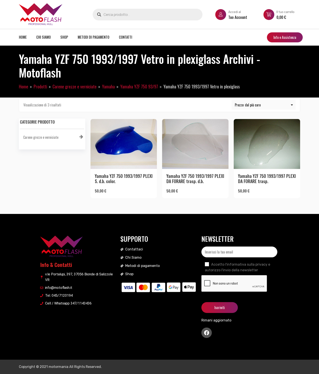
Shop (64, 37)
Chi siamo (43, 37)
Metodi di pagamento (93, 37)
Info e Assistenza (284, 37)
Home (23, 37)
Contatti (125, 37)
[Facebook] (206, 333)
